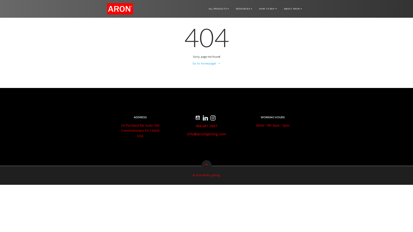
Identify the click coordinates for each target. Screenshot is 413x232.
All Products (218, 9)
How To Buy (267, 9)
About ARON (292, 9)
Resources (243, 9)
